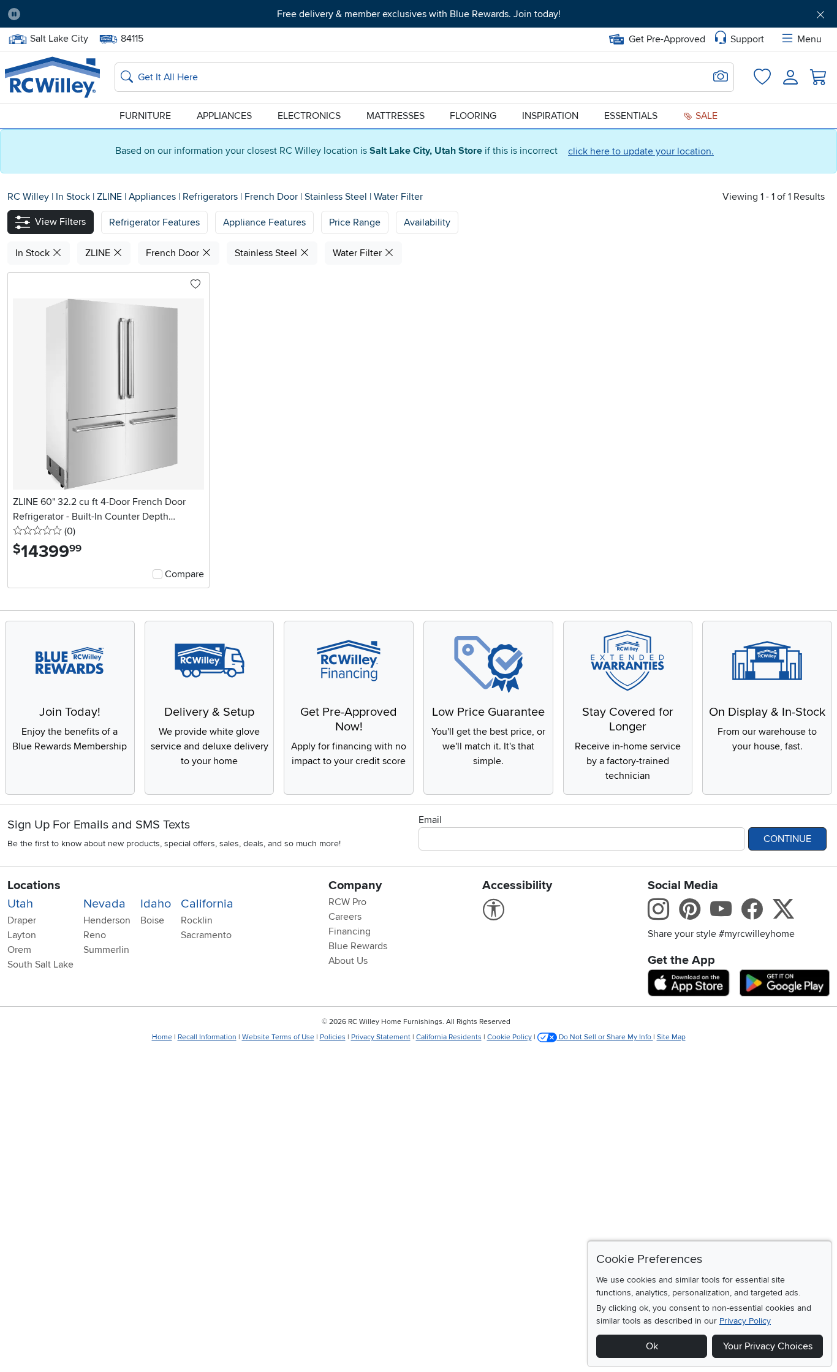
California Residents (449, 1037)
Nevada (104, 903)
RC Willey (28, 197)
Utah (20, 903)
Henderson (107, 920)
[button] (94, 14)
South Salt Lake (40, 964)
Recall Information (207, 1037)
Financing (349, 931)
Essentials (630, 116)
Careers (345, 917)
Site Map (671, 1037)
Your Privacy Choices (767, 1346)
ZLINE (110, 197)
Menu (809, 39)
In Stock (74, 197)
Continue (787, 839)
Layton (21, 935)
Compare (184, 574)
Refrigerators (211, 197)
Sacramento (206, 935)
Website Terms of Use (278, 1037)
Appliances (224, 116)
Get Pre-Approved (667, 39)
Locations (34, 885)
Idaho (155, 903)
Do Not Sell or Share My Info (605, 1037)
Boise (152, 920)
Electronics (309, 116)
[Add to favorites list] (195, 285)
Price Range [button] (355, 222)
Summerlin (106, 950)
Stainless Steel (337, 197)
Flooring (473, 116)
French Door (272, 197)
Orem (19, 950)
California (207, 903)
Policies (333, 1037)
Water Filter (398, 197)
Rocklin (197, 920)
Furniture (145, 116)
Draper (21, 920)
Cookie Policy (509, 1037)
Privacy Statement (381, 1037)
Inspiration (550, 116)
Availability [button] (427, 222)
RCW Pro (347, 902)
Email (430, 820)
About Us (348, 961)
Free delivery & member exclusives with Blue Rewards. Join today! (419, 14)
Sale (705, 116)
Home (162, 1037)
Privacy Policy (745, 1321)
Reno (94, 935)
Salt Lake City (58, 37)
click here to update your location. (641, 151)
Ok (652, 1346)
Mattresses (395, 116)
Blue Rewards (357, 946)
